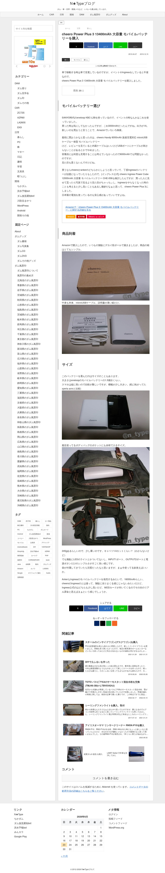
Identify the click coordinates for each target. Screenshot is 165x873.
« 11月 (64, 856)
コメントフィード (118, 823)
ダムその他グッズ (26, 260)
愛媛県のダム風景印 (27, 461)
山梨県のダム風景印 (27, 368)
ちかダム (18, 818)
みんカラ (18, 831)
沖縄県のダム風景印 (27, 505)
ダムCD (21, 250)
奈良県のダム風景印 (27, 417)
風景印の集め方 (25, 275)
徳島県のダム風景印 (27, 451)
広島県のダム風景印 (27, 441)
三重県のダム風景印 (27, 392)
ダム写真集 (23, 246)
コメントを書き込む (106, 778)
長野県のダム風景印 (27, 373)
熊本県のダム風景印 (27, 485)
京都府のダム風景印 (27, 402)
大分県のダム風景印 (27, 490)
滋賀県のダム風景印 (27, 397)
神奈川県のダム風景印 (28, 343)
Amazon (70, 216)
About (18, 231)
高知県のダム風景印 (27, 466)
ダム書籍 (22, 241)
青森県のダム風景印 (27, 285)
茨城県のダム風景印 (27, 314)
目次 (75, 90)
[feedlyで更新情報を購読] (108, 623)
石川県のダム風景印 (27, 358)
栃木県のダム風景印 (27, 319)
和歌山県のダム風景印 (28, 422)
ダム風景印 (20, 265)
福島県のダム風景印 (27, 309)
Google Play (20, 836)
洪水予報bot (20, 827)
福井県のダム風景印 (27, 363)
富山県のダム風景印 (27, 353)
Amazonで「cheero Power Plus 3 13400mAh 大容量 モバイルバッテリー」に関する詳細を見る (102, 208)
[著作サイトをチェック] (96, 623)
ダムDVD (22, 255)
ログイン (113, 814)
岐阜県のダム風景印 (27, 378)
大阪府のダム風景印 (27, 407)
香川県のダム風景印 (27, 456)
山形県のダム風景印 (27, 304)
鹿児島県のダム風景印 (28, 500)
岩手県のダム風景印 (27, 290)
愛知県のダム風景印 (27, 387)
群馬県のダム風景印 (27, 324)
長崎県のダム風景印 (27, 480)
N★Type (18, 814)
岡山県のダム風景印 (27, 436)
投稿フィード (116, 818)
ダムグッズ (20, 236)
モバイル (77, 60)
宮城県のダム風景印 (27, 294)
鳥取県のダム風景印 (27, 427)
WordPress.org (116, 827)
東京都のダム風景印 (27, 339)
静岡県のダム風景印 (27, 383)
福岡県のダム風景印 (27, 471)
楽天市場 (81, 216)
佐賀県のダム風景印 (27, 476)
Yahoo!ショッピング (96, 216)
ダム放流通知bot (22, 823)
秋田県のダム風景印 (27, 299)
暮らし (66, 60)
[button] (135, 45)
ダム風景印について (27, 270)
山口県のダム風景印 (27, 446)
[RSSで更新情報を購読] (114, 623)
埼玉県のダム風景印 (27, 329)
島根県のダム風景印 (27, 431)
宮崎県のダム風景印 (27, 495)
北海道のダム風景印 (27, 280)
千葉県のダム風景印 (27, 334)
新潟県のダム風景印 (27, 348)
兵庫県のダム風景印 (27, 412)
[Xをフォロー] (102, 623)
